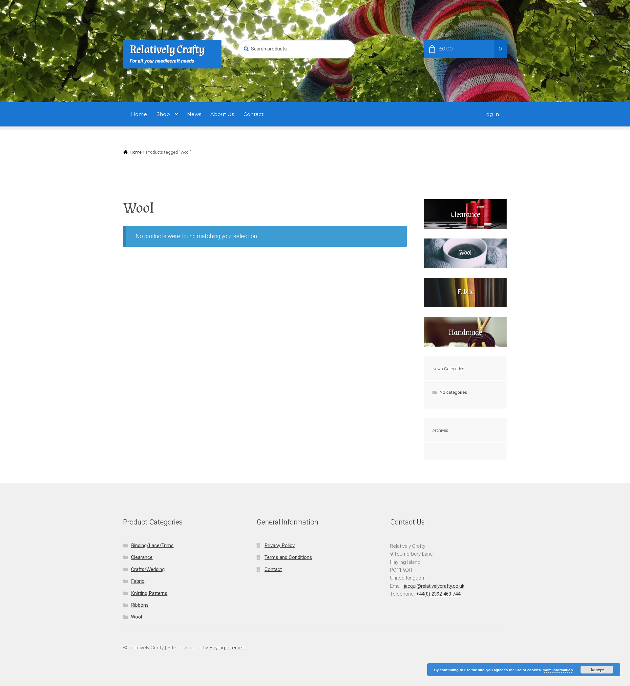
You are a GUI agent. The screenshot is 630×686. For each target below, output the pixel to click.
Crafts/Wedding (148, 569)
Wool (136, 617)
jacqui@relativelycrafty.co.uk (434, 586)
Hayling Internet (226, 648)
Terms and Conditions (288, 557)
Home (139, 114)
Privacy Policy (279, 545)
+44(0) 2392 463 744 (438, 594)
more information (558, 669)
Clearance (142, 557)
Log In (491, 114)
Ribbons (140, 605)
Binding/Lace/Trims (152, 545)
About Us (222, 114)
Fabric (137, 581)
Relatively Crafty (167, 49)
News (194, 114)
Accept (597, 670)
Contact (253, 114)
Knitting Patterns (149, 593)
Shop (163, 114)
